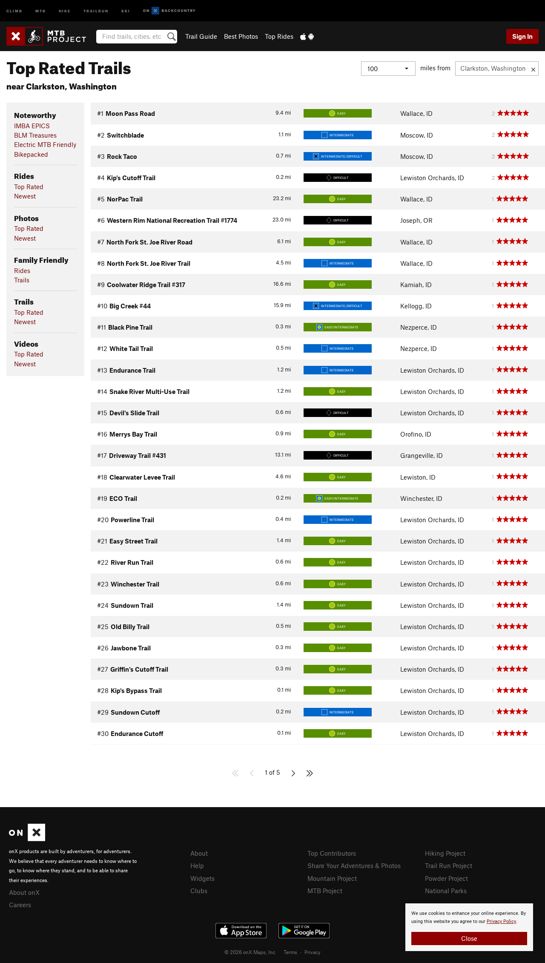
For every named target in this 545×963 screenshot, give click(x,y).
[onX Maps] (27, 838)
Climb (14, 10)
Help (197, 865)
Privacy (312, 952)
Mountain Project (332, 878)
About (199, 853)
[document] (469, 927)
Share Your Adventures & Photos (354, 865)
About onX (24, 892)
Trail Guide (201, 36)
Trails (21, 280)
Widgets (202, 878)
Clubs (198, 890)
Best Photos (241, 36)
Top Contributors (331, 853)
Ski (125, 10)
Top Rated (28, 186)
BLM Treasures (35, 135)
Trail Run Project (448, 865)
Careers (20, 904)
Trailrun (96, 10)
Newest (25, 196)
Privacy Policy (501, 921)
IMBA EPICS (32, 125)
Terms (290, 952)
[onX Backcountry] (169, 10)
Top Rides (279, 36)
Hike (65, 10)
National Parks (446, 890)
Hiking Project (445, 853)
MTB (40, 10)
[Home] (50, 36)
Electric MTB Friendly (45, 144)
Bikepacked (31, 154)
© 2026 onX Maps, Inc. (250, 952)
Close (469, 938)
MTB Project (324, 890)
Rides (22, 270)
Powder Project (446, 878)
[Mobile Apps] (307, 36)
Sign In (522, 36)
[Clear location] (533, 68)
